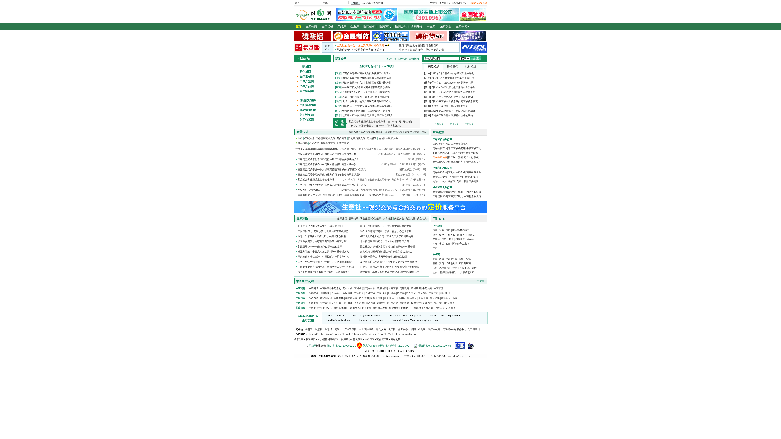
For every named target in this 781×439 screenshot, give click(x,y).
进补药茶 (451, 307)
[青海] (427, 106)
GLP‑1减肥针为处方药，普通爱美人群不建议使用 (386, 236)
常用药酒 (393, 288)
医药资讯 (385, 26)
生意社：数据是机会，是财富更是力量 (421, 49)
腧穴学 (401, 293)
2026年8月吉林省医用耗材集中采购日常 (452, 78)
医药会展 (401, 26)
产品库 (341, 26)
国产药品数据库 (441, 143)
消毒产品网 (307, 86)
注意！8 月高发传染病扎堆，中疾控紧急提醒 (322, 236)
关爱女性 (399, 218)
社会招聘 (322, 339)
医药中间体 (463, 26)
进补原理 (348, 303)
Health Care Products (338, 320)
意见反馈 (358, 339)
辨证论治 (445, 293)
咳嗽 (448, 230)
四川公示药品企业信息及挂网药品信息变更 (454, 101)
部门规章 (342, 138)
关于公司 (299, 339)
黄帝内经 (313, 298)
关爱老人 (422, 218)
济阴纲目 (400, 298)
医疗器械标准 (440, 196)
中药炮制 (336, 288)
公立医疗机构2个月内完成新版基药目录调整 (366, 87)
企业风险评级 (366, 329)
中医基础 (300, 293)
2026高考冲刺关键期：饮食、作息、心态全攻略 (385, 231)
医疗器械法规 (328, 143)
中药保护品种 (457, 152)
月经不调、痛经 (468, 267)
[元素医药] (366, 20)
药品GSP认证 (472, 176)
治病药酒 (417, 307)
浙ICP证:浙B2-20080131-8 (341, 345)
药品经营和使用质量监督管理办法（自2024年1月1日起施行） (382, 121)
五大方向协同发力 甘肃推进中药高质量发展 (365, 96)
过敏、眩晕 (448, 239)
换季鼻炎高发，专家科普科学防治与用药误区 (322, 241)
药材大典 (347, 288)
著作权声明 (382, 339)
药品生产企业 (440, 172)
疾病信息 (353, 218)
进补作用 (427, 303)
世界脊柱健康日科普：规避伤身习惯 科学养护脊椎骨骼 (389, 266)
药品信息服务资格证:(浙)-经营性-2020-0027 (387, 345)
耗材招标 (470, 66)
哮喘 (441, 243)
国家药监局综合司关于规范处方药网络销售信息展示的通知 (329, 174)
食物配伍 (405, 307)
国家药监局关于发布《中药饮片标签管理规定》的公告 (327, 164)
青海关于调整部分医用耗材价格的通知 (452, 115)
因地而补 (382, 303)
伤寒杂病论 (326, 298)
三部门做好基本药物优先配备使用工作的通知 (366, 73)
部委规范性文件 (356, 138)
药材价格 (370, 288)
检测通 (421, 329)
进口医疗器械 (471, 157)
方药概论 (359, 293)
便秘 (441, 234)
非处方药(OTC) (441, 152)
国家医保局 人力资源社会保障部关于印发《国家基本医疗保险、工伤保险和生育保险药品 (346, 194)
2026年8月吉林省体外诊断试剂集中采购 (452, 73)
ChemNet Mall (385, 334)
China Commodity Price (406, 334)
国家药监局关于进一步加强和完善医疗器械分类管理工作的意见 (332, 169)
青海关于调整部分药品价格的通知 (449, 106)
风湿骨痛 (444, 267)
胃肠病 (460, 234)
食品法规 (303, 143)
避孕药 (470, 239)
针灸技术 (370, 293)
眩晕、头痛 (465, 259)
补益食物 (313, 303)
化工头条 (403, 329)
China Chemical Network (338, 334)
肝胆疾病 (470, 234)
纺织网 (412, 329)
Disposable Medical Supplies (405, 315)
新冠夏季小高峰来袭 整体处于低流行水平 (320, 246)
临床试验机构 (471, 181)
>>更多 (481, 281)
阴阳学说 (325, 293)
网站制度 (395, 339)
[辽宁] (427, 82)
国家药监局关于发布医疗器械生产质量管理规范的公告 (327, 154)
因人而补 (450, 303)
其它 (435, 248)
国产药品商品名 (459, 143)
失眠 (454, 263)
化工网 (392, 329)
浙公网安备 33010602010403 (435, 345)
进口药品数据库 (456, 148)
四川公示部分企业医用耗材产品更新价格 (453, 92)
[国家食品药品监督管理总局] (460, 345)
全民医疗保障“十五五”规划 (376, 66)
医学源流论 (376, 298)
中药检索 (439, 288)
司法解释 (372, 138)
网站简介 (334, 339)
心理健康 (376, 218)
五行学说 (336, 293)
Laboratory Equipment (371, 320)
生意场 (328, 329)
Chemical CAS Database (364, 334)
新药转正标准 (455, 191)
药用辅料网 (307, 91)
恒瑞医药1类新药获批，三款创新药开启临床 (366, 110)
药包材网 (305, 71)
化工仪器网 (307, 119)
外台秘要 (435, 298)
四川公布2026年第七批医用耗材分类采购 (453, 87)
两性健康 (365, 218)
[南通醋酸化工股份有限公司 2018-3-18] (474, 47)
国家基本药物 (440, 157)
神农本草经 (351, 298)
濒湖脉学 (389, 298)
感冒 (435, 230)
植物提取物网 (308, 100)
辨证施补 (439, 303)
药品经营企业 (473, 172)
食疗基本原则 (341, 307)
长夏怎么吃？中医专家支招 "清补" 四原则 (320, 226)
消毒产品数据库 (472, 161)
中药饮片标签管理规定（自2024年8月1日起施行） (375, 125)
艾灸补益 (336, 303)
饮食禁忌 (355, 307)
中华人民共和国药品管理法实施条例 (317, 149)
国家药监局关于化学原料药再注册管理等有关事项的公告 (328, 159)
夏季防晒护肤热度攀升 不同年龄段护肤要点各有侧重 (388, 261)
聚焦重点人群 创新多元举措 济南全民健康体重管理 (387, 246)
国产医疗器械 (455, 157)
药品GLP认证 (440, 181)
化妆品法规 (343, 143)
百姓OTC (439, 218)
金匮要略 (339, 298)
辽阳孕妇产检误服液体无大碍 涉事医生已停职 (367, 115)
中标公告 (469, 124)
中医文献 (434, 293)
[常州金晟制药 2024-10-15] (351, 40)
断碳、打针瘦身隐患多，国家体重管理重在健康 (385, 226)
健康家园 (302, 218)
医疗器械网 (307, 76)
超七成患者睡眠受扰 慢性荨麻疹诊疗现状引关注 (386, 251)
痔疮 (435, 267)
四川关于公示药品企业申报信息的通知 (452, 96)
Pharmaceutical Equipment (445, 315)
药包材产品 (439, 161)
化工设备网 (307, 114)
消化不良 (450, 234)
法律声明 (369, 339)
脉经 (455, 298)
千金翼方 (423, 298)
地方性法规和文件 (388, 138)
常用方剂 (382, 288)
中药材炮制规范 (472, 196)
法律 (300, 138)
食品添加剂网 (308, 110)
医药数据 (445, 26)
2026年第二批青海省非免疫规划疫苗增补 (453, 110)
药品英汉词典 (455, 196)
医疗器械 (327, 26)
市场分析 (391, 58)
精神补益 (405, 303)
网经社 (338, 329)
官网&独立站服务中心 (454, 329)
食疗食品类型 (380, 307)
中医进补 (300, 303)
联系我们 (310, 339)
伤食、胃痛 (439, 272)
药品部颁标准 (440, 191)
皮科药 (436, 239)
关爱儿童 (410, 218)
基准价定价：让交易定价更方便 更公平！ (361, 49)
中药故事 (325, 288)
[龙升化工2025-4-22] (390, 40)
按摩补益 (416, 303)
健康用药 (342, 218)
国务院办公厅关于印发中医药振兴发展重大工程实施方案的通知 (332, 184)
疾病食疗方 (315, 307)
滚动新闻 (414, 58)
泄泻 (441, 263)
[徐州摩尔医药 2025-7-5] (312, 40)
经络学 (392, 293)
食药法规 (416, 26)
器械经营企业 (456, 176)
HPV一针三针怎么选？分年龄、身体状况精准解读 (325, 261)
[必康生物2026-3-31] (307, 51)
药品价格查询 (440, 148)
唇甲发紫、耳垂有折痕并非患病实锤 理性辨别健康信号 (389, 272)
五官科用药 (452, 243)
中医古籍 (300, 298)
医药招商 (311, 26)
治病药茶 (439, 307)
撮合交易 (381, 329)
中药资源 (300, 288)
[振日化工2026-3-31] (428, 40)
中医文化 (411, 293)
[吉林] (427, 73)
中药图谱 (313, 288)
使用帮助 (346, 339)
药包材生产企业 (456, 172)
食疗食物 (366, 307)
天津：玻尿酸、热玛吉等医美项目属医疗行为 (366, 101)
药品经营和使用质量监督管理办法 (316, 179)
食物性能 (394, 307)
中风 (454, 259)
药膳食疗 (404, 288)
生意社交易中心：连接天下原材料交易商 (360, 45)
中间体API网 (308, 105)
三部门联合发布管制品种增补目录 (419, 45)
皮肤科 (454, 267)
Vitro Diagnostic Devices (366, 315)
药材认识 (416, 288)
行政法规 (309, 138)
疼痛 (435, 243)
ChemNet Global (316, 334)
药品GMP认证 (440, 176)
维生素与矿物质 (460, 230)
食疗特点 (327, 307)
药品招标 (433, 66)
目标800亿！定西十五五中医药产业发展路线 (366, 92)
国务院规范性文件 (325, 138)
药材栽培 (359, 288)
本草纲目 (446, 298)
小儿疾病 (463, 272)
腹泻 (435, 234)
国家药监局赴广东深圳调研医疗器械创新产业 (366, 82)
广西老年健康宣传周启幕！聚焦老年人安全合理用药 (326, 266)
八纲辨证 (347, 293)
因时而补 (370, 303)
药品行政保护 (473, 152)
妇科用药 (460, 239)
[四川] (427, 87)
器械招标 (452, 66)
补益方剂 (325, 303)
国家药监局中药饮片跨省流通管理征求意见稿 (366, 78)
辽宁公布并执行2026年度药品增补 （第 (452, 82)
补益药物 (393, 303)
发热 (441, 230)
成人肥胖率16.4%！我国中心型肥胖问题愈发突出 (324, 272)
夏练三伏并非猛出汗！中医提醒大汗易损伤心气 (323, 256)
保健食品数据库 (454, 161)
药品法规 (314, 143)
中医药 (431, 26)
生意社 (318, 329)
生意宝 (309, 329)
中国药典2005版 (472, 191)
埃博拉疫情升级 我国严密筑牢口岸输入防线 (383, 256)
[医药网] (314, 19)
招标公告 (439, 124)
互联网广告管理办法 (309, 189)
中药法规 (427, 288)
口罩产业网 (307, 81)
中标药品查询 (473, 148)
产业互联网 (350, 329)
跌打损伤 (451, 272)
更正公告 (454, 124)
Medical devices (335, 315)
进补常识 (359, 303)
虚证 (448, 263)
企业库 (354, 26)
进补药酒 (428, 307)
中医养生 (422, 293)
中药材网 (305, 66)
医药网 (312, 345)
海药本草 (412, 298)
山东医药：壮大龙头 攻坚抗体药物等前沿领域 (367, 106)
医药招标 (369, 26)
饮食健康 (388, 218)
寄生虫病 (464, 243)
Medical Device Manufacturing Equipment (415, 320)
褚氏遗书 (364, 298)
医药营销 (402, 58)
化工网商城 (474, 329)
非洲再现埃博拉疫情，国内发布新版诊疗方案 (384, 241)
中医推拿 (382, 293)
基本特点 (313, 293)
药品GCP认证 (455, 181)
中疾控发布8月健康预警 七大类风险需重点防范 (323, 231)
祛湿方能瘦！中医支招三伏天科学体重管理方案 (323, 251)
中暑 (448, 259)
